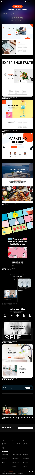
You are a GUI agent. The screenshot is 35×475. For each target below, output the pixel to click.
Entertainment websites (16, 462)
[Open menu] (33, 1)
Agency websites (15, 453)
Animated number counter (16, 444)
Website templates (17, 20)
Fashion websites (15, 465)
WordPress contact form (26, 440)
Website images (15, 440)
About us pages (4, 457)
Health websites (25, 454)
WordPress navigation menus (16, 443)
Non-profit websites (26, 458)
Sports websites (25, 462)
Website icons (3, 448)
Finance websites (15, 466)
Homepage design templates (6, 453)
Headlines (3, 447)
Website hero (3, 440)
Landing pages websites (5, 454)
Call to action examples (5, 444)
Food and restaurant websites (27, 453)
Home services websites (26, 455)
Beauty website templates (16, 455)
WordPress (12, 20)
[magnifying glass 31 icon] (19, 18)
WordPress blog (4, 443)
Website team (25, 443)
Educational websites (15, 461)
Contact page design (4, 458)
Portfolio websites (25, 461)
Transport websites (25, 465)
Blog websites (4, 461)
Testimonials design (26, 444)
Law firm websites (25, 457)
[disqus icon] (16, 18)
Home (9, 20)
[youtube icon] (30, 471)
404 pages (3, 455)
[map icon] (32, 471)
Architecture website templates (17, 454)
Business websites (15, 457)
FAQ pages (3, 462)
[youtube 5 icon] (21, 18)
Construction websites (16, 458)
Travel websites (25, 466)
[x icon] (13, 18)
